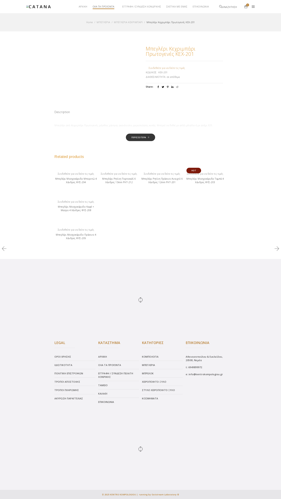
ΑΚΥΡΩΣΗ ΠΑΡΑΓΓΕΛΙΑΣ (68, 398)
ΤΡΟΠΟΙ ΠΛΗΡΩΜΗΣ (66, 390)
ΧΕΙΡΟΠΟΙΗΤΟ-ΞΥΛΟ (154, 381)
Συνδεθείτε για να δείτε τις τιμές (167, 68)
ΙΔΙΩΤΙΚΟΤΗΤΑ (63, 365)
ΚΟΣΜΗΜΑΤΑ (150, 398)
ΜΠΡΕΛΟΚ (148, 373)
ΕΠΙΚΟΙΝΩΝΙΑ (201, 6)
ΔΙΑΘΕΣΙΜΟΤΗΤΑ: (156, 77)
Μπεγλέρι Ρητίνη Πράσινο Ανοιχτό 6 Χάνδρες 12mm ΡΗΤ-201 (162, 180)
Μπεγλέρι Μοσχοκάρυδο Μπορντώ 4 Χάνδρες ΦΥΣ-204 (76, 180)
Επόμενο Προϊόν (276, 248)
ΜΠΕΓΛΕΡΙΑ (103, 22)
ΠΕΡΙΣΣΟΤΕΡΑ (138, 137)
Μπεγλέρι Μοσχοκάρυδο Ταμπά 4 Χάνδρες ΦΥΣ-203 (205, 180)
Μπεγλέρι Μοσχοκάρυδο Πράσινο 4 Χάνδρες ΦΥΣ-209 (76, 236)
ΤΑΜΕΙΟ (103, 385)
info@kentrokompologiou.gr (206, 374)
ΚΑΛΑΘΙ (102, 393)
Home (89, 22)
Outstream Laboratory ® (165, 494)
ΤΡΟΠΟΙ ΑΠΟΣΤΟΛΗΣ (67, 381)
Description (62, 112)
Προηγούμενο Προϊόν (5, 248)
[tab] (62, 113)
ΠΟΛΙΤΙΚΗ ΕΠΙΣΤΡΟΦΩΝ (68, 373)
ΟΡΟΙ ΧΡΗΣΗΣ (62, 356)
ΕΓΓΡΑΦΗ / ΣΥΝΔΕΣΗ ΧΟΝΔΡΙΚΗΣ (141, 6)
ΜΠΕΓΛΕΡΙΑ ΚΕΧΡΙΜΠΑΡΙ (128, 22)
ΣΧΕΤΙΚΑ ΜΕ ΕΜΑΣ (176, 6)
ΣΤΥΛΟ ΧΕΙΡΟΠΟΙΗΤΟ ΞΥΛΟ (158, 390)
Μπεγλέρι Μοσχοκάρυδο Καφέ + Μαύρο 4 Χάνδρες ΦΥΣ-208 (76, 208)
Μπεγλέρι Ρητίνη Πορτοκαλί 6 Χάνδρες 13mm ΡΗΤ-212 (119, 180)
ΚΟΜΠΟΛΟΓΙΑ (150, 356)
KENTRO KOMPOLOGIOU (123, 494)
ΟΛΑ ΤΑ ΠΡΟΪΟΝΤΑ (103, 6)
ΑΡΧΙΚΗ (83, 6)
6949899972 (195, 367)
